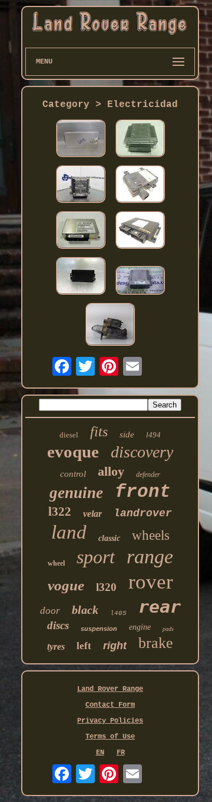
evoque (73, 451)
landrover (143, 513)
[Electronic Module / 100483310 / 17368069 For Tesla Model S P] (140, 139)
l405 (118, 613)
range (150, 556)
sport (96, 556)
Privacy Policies (110, 721)
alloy (111, 471)
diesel (68, 434)
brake (155, 642)
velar (92, 514)
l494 (153, 434)
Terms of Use (110, 737)
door (50, 610)
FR (121, 752)
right (115, 645)
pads (168, 629)
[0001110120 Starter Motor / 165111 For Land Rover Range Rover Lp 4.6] (110, 325)
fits (99, 431)
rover (150, 581)
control (73, 474)
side (127, 434)
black (85, 609)
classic (109, 538)
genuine (76, 493)
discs (58, 625)
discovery (142, 452)
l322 (59, 511)
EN (100, 752)
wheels (151, 535)
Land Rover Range (110, 689)
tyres (56, 646)
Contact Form (110, 705)
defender (148, 474)
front (143, 492)
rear (159, 606)
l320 (106, 587)
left (84, 645)
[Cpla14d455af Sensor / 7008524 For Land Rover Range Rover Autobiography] (140, 185)
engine (140, 627)
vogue (66, 585)
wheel (56, 563)
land (69, 532)
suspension (99, 628)
